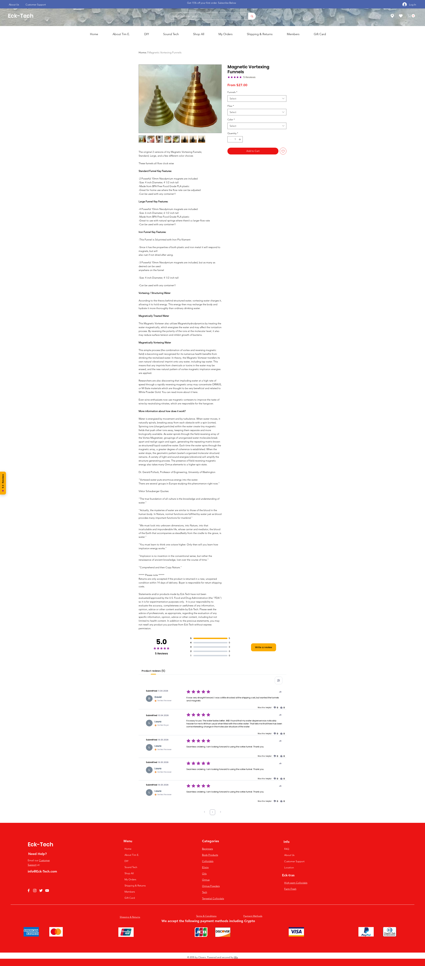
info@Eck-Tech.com (42, 871)
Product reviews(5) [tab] (153, 671)
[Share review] (280, 692)
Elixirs (205, 867)
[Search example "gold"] (252, 16)
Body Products (210, 854)
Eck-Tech (21, 16)
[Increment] (240, 139)
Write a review (263, 647)
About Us (289, 855)
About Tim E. (129, 854)
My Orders (129, 879)
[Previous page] (204, 812)
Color (231, 119)
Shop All (129, 873)
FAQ (286, 848)
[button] (412, 15)
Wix (236, 957)
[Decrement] (230, 139)
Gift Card (129, 897)
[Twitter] (41, 890)
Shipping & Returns (129, 885)
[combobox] (256, 98)
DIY (126, 861)
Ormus (206, 879)
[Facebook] (28, 890)
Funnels (232, 92)
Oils (204, 873)
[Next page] (220, 812)
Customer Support (294, 861)
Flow (230, 105)
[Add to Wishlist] (283, 151)
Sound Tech (129, 867)
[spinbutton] (235, 139)
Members (129, 891)
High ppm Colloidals (295, 882)
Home (142, 52)
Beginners (207, 848)
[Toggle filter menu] (278, 680)
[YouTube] (47, 890)
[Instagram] (35, 890)
